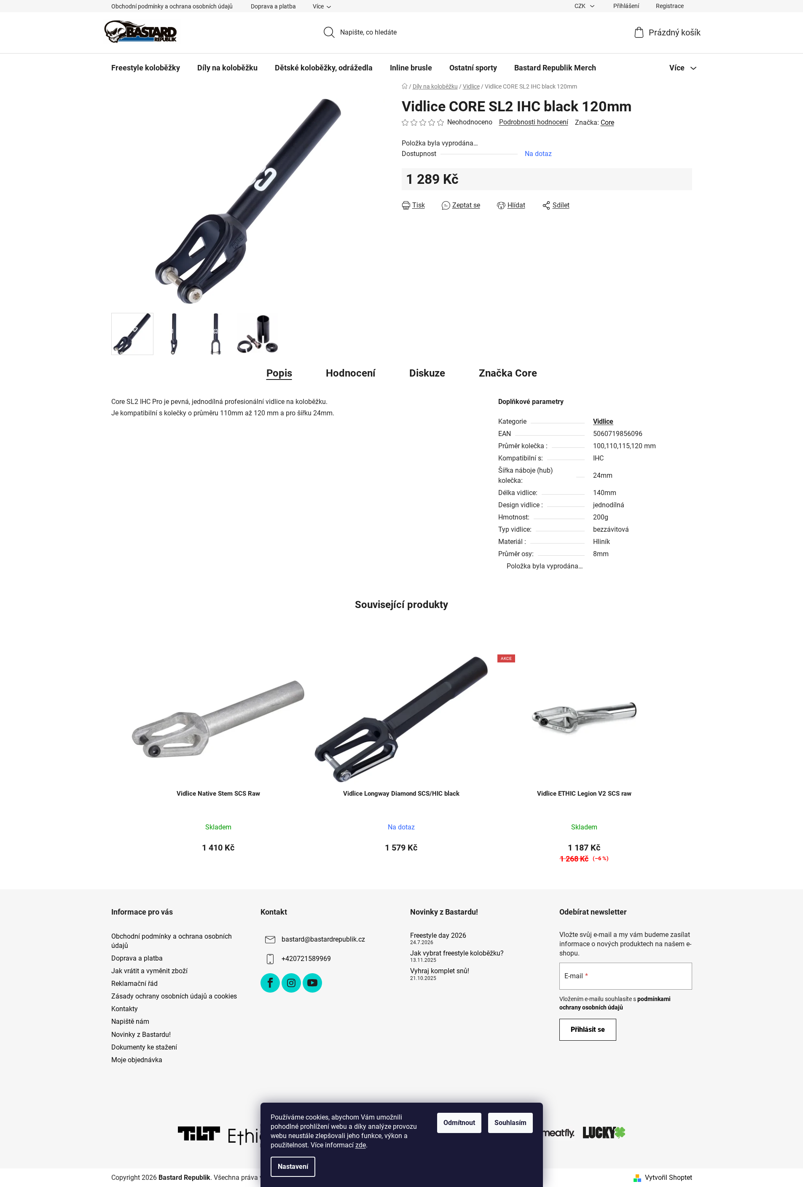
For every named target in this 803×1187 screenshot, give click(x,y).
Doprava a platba (273, 6)
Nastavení (293, 1167)
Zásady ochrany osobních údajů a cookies (174, 996)
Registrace (670, 6)
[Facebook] (270, 983)
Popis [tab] (279, 373)
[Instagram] (291, 983)
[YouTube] (312, 983)
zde (360, 1145)
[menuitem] (145, 68)
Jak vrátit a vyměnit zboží (149, 971)
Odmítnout (459, 1123)
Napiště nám (130, 1021)
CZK (581, 6)
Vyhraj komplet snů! (439, 971)
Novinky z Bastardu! (141, 1035)
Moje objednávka (136, 1060)
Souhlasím (510, 1123)
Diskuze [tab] (427, 373)
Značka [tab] (508, 373)
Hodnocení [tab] (351, 373)
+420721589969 (306, 959)
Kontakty (124, 1009)
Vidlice (603, 421)
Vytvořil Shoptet (668, 1178)
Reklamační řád (134, 984)
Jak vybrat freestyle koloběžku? (457, 953)
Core (607, 122)
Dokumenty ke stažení (144, 1047)
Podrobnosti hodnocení (533, 122)
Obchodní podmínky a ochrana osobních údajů (172, 6)
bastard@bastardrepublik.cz (323, 939)
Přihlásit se (588, 1030)
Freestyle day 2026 (438, 935)
